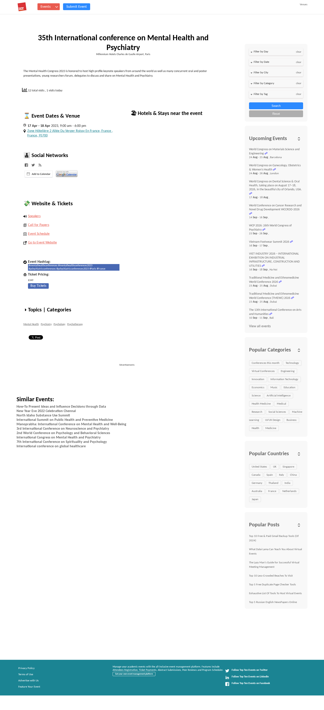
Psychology (59, 324)
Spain (269, 474)
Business (291, 420)
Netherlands (289, 491)
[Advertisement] (128, 377)
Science (256, 395)
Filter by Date (261, 62)
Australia (257, 491)
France (272, 491)
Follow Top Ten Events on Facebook (251, 683)
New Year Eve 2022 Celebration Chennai (46, 411)
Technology (292, 363)
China (293, 474)
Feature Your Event (29, 686)
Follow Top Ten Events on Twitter (250, 670)
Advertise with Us (28, 680)
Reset (276, 113)
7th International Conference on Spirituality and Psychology (62, 442)
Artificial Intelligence (278, 395)
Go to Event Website (42, 242)
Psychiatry (46, 324)
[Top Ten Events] (22, 6)
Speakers (34, 216)
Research (257, 411)
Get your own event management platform (134, 674)
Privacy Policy (26, 668)
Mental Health (31, 324)
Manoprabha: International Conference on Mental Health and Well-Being (71, 424)
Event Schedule (39, 234)
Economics (258, 387)
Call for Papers (38, 225)
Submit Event (76, 7)
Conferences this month (265, 363)
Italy (281, 474)
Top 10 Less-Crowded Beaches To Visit (271, 575)
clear (298, 52)
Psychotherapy (75, 324)
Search (276, 105)
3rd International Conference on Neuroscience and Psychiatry (63, 429)
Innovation (258, 379)
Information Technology (284, 379)
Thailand (273, 483)
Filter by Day (261, 51)
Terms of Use (25, 674)
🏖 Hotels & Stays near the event (166, 113)
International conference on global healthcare (51, 446)
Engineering (287, 371)
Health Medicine (261, 403)
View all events (260, 326)
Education (289, 387)
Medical (281, 403)
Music (273, 387)
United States (259, 466)
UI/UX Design (272, 420)
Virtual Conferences (263, 371)
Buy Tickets (38, 286)
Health (255, 428)
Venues (303, 4)
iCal (38, 174)
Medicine (270, 428)
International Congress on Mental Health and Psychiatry (59, 437)
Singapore (288, 466)
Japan (255, 499)
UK (274, 466)
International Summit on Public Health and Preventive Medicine (65, 420)
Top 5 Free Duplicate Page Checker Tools (272, 584)
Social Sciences (277, 411)
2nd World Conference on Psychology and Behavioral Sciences (63, 433)
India (287, 483)
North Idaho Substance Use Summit (43, 415)
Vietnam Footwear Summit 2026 (269, 242)
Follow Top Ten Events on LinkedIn (250, 676)
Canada (256, 474)
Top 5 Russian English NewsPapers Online (273, 602)
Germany (257, 483)
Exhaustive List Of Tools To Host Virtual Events (275, 593)
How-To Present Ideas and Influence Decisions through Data (61, 407)
